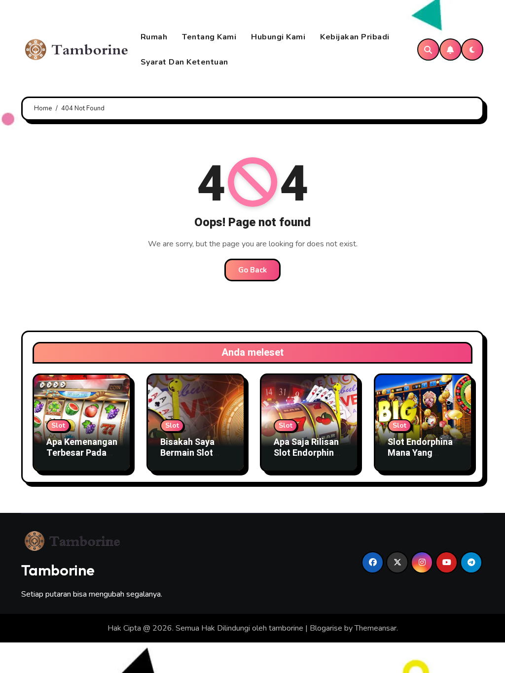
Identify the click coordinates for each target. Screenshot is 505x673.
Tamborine (58, 570)
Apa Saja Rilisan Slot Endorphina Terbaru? (306, 453)
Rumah (154, 37)
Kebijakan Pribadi (355, 37)
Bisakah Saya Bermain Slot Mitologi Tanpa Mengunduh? (191, 458)
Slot (58, 425)
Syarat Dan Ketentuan (184, 62)
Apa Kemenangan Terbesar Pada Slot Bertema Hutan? (81, 458)
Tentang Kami (209, 37)
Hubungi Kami (278, 37)
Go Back (252, 270)
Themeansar (376, 628)
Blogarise (326, 628)
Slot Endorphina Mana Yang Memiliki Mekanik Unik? (420, 458)
